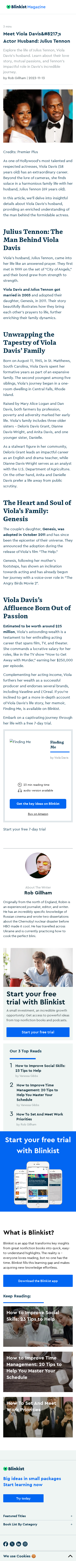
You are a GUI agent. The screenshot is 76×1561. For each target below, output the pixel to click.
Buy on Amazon (38, 814)
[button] (38, 1556)
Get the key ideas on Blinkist (38, 803)
